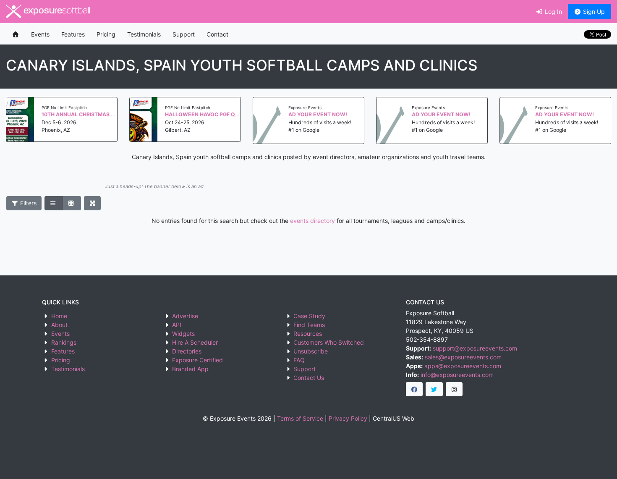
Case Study (309, 315)
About (59, 324)
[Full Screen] (92, 203)
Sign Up (593, 11)
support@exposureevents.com (475, 348)
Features (73, 34)
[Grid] (72, 203)
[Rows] (53, 203)
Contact (217, 34)
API (176, 324)
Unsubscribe (310, 351)
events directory (312, 220)
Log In (552, 11)
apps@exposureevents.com (462, 365)
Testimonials (144, 34)
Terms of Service (300, 418)
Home (59, 315)
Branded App (190, 368)
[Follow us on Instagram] (454, 389)
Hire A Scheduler (195, 342)
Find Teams (309, 324)
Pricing (106, 34)
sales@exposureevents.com (463, 357)
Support (184, 34)
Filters (27, 203)
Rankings (63, 342)
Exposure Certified (197, 360)
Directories (186, 351)
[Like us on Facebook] (414, 389)
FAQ (299, 360)
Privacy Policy (348, 418)
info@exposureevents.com (457, 374)
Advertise (185, 315)
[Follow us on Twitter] (434, 389)
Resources (307, 333)
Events (40, 34)
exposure (55, 11)
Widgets (183, 333)
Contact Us (308, 377)
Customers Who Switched (328, 342)
